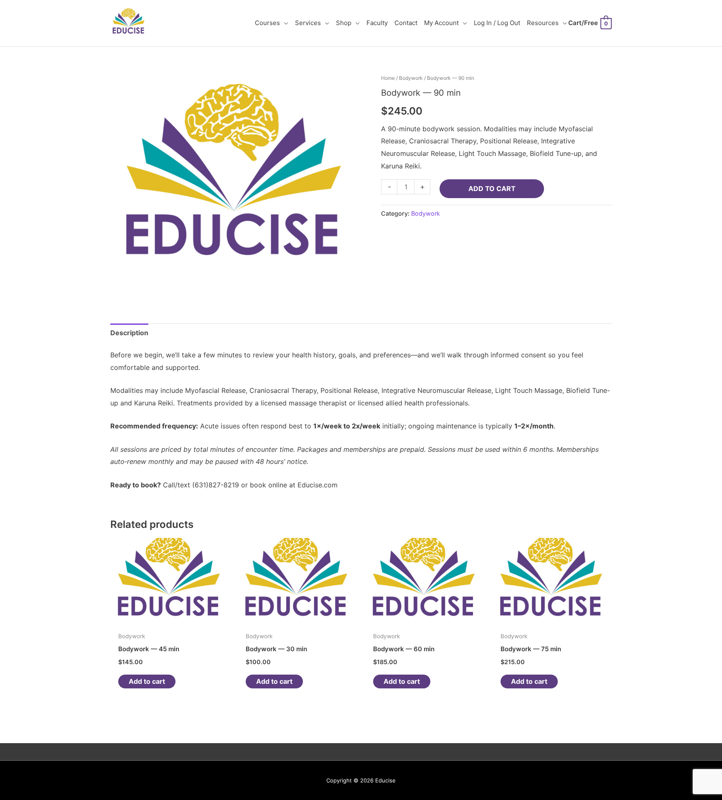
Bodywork (411, 78)
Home (388, 78)
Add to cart (492, 188)
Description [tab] (129, 333)
